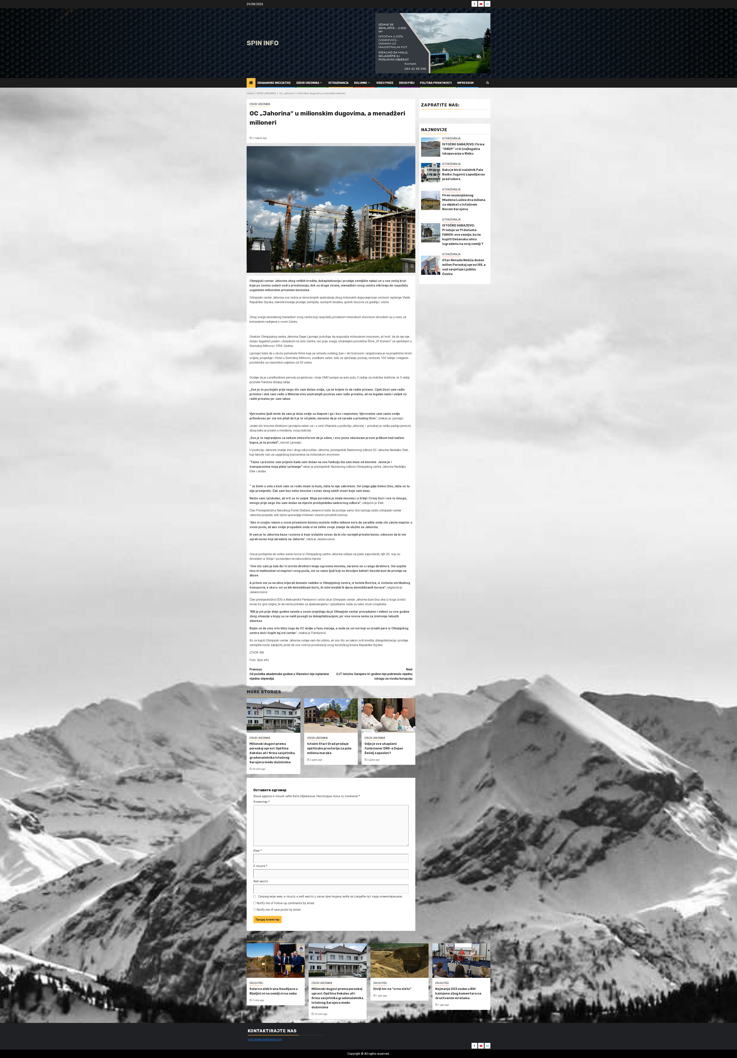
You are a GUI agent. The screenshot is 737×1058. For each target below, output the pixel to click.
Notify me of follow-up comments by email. (286, 903)
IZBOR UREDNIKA (307, 83)
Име (257, 850)
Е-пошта (260, 866)
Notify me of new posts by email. (279, 909)
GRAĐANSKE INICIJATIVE (274, 83)
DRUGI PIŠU (406, 83)
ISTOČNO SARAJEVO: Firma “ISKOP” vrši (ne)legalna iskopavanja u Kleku (463, 148)
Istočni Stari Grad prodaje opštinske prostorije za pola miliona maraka (329, 748)
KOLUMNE (360, 83)
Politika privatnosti (436, 83)
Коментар (261, 802)
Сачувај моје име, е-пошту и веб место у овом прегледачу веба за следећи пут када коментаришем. (330, 896)
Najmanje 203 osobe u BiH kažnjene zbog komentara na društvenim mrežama (458, 993)
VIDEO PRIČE (384, 83)
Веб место (260, 881)
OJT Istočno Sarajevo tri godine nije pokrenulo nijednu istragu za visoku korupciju (374, 674)
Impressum (465, 83)
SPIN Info (263, 43)
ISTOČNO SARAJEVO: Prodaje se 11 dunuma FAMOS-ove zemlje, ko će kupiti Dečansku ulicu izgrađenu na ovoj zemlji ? (462, 235)
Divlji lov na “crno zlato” (392, 989)
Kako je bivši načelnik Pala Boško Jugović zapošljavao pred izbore (463, 174)
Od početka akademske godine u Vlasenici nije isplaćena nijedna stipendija (289, 674)
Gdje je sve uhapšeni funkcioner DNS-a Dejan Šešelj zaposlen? (383, 748)
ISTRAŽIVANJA (338, 83)
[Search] (487, 82)
